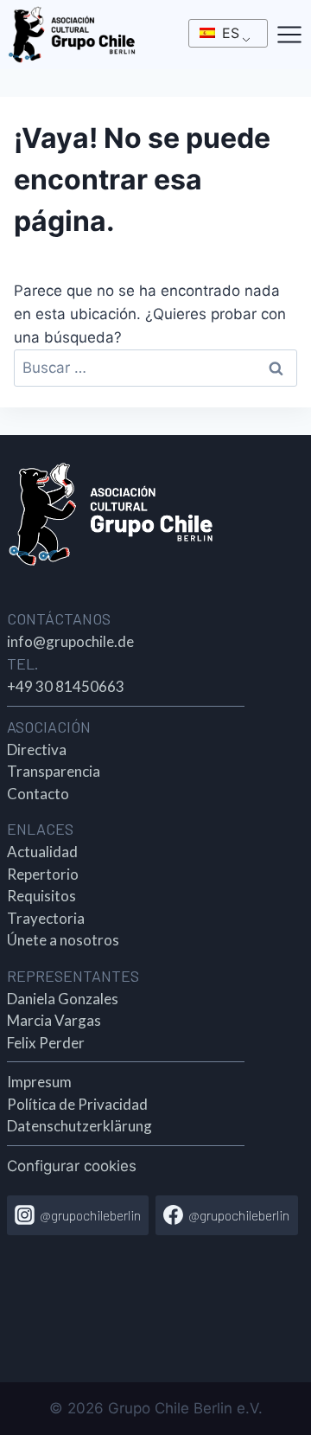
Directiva (37, 749)
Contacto (38, 794)
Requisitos (41, 896)
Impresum (39, 1082)
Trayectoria (46, 918)
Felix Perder (46, 1043)
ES (228, 33)
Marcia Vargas (54, 1020)
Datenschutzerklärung (79, 1126)
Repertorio (43, 874)
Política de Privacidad (77, 1104)
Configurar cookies (71, 1166)
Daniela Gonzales (62, 999)
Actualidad (42, 851)
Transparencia (53, 771)
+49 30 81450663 (65, 686)
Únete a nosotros (63, 940)
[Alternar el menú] (289, 34)
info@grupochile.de (70, 641)
